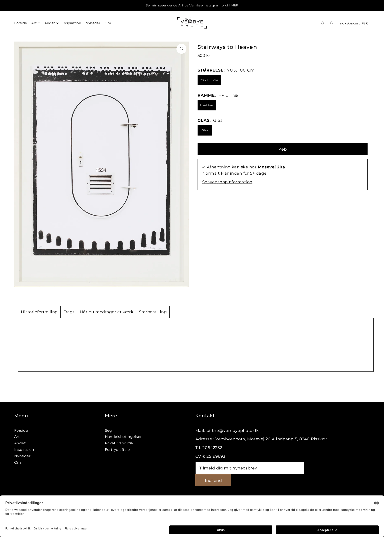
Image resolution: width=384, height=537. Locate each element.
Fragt (68, 311)
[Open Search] (323, 23)
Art (17, 437)
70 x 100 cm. (209, 80)
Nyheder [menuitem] (93, 23)
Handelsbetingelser (123, 437)
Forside (21, 430)
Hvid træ (206, 105)
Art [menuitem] (34, 23)
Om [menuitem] (108, 23)
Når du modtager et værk (106, 311)
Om (17, 462)
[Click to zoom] (181, 49)
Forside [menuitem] (20, 23)
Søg (108, 430)
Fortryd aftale (117, 449)
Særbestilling (153, 311)
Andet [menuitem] (49, 23)
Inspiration (24, 449)
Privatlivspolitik (119, 443)
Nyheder (22, 456)
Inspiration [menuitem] (72, 23)
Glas (205, 130)
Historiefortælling (39, 311)
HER (234, 5)
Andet (20, 443)
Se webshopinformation (227, 182)
